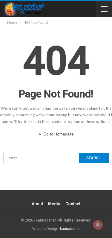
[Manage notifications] (98, 225)
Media (54, 203)
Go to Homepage (57, 134)
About (37, 203)
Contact (72, 203)
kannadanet (70, 229)
